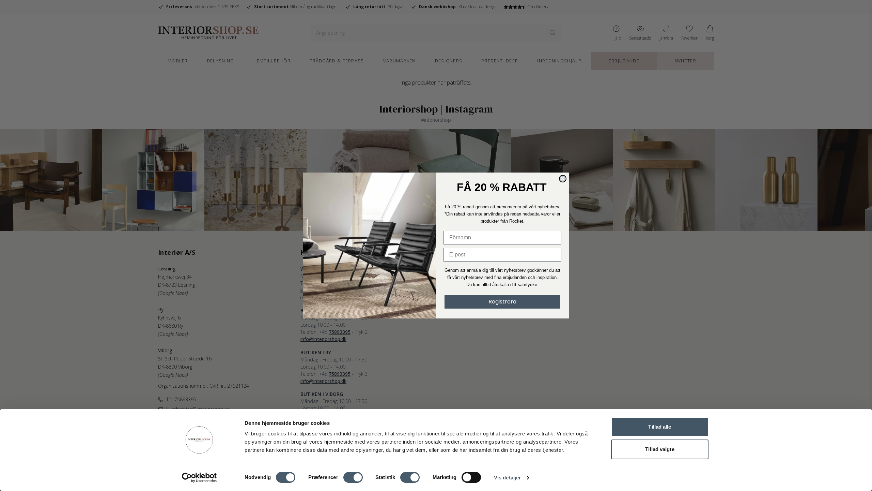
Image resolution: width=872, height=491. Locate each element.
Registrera (502, 302)
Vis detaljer (507, 477)
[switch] (353, 477)
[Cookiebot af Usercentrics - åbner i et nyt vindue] (199, 478)
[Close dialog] (562, 178)
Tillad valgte (659, 449)
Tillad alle (659, 427)
